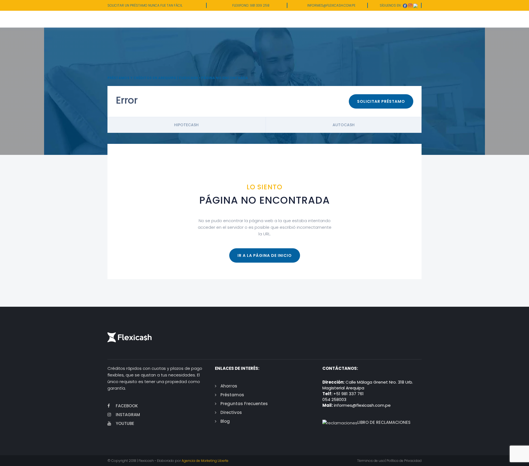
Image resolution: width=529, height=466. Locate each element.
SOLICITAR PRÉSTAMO (381, 101)
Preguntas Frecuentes (244, 403)
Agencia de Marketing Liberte (205, 460)
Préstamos (232, 395)
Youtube (125, 423)
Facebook (127, 406)
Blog (225, 421)
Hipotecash (186, 125)
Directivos (231, 412)
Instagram (128, 414)
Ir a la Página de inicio (264, 255)
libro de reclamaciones (384, 422)
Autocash (344, 125)
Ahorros (228, 386)
